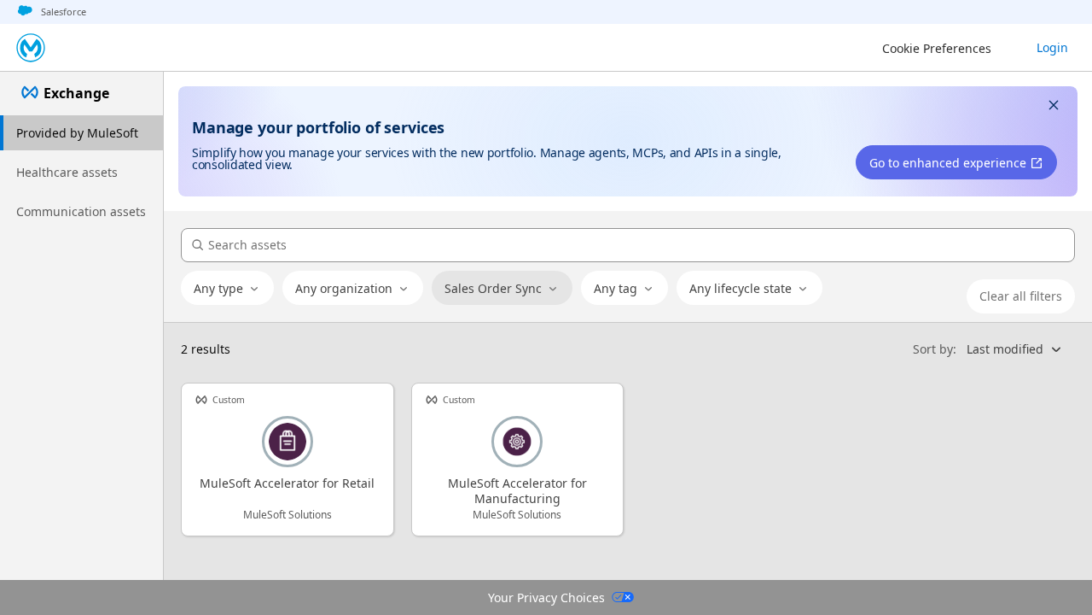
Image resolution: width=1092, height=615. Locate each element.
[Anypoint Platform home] (31, 48)
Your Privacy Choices (546, 597)
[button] (1053, 107)
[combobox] (227, 288)
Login (1052, 47)
